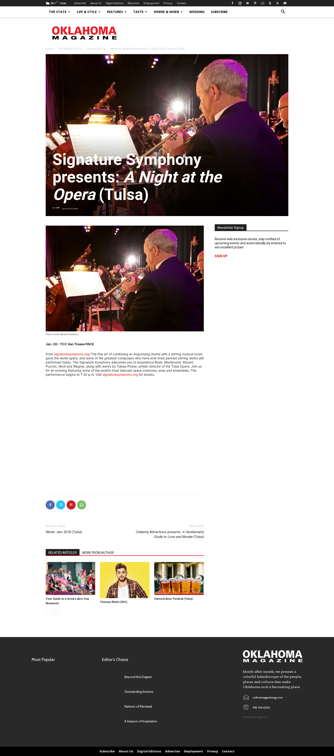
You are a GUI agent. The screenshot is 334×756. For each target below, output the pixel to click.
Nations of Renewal (138, 706)
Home (50, 48)
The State (58, 12)
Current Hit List (95, 48)
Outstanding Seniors (139, 692)
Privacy (168, 3)
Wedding (196, 12)
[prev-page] (48, 612)
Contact (181, 3)
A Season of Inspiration (141, 721)
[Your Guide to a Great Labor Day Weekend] (70, 578)
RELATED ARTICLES (62, 552)
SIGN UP (221, 256)
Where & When (166, 12)
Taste (138, 12)
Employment (151, 3)
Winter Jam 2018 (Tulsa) (64, 532)
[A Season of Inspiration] (111, 721)
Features (115, 12)
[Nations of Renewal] (111, 706)
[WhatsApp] (81, 504)
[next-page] (56, 612)
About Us (95, 3)
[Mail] (247, 3)
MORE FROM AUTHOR (98, 552)
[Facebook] (232, 3)
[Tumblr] (270, 3)
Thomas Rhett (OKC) (113, 602)
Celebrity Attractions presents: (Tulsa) (170, 534)
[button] (282, 12)
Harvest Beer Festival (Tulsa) (173, 598)
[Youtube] (285, 3)
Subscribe (80, 3)
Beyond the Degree (138, 677)
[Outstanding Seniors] (111, 691)
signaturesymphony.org (71, 354)
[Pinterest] (255, 3)
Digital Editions (114, 3)
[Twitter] (277, 3)
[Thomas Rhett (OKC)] (125, 580)
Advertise (133, 3)
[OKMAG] (272, 656)
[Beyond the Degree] (111, 677)
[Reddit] (262, 3)
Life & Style (87, 12)
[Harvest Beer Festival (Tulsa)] (179, 578)
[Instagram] (240, 3)
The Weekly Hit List (70, 48)
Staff (57, 208)
